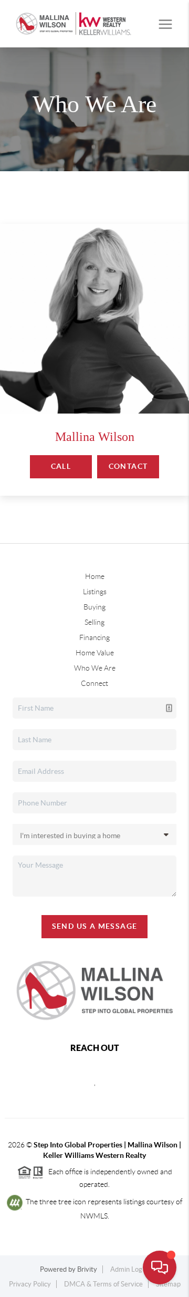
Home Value (95, 652)
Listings (95, 591)
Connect (94, 683)
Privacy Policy (30, 1284)
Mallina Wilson (94, 437)
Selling (94, 622)
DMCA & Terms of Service (103, 1284)
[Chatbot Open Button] (159, 1267)
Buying (94, 607)
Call (61, 466)
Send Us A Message (95, 926)
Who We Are (95, 668)
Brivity (87, 1269)
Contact (128, 466)
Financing (94, 637)
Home (94, 576)
